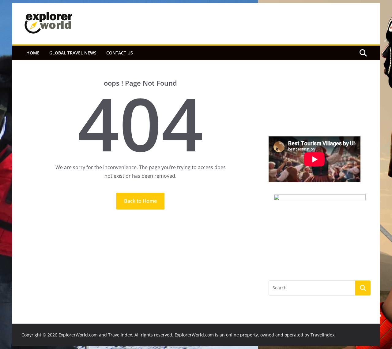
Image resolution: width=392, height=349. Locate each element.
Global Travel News (72, 53)
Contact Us (119, 53)
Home (33, 53)
